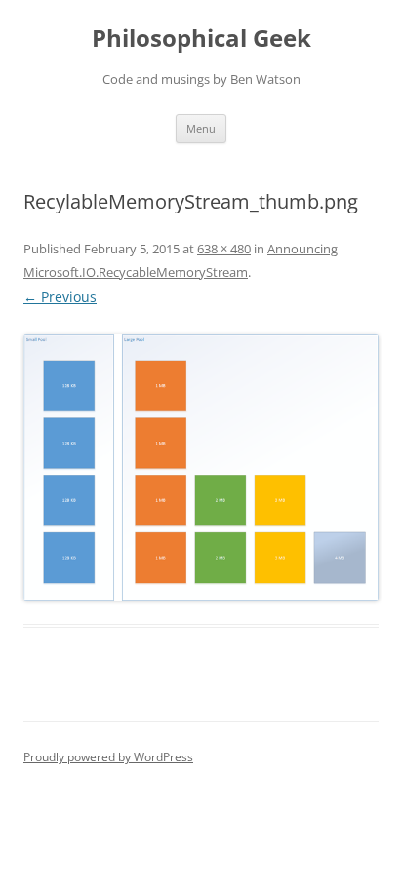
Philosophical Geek (201, 38)
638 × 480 (224, 248)
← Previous (60, 297)
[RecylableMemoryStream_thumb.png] (201, 467)
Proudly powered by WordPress (108, 757)
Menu (201, 128)
